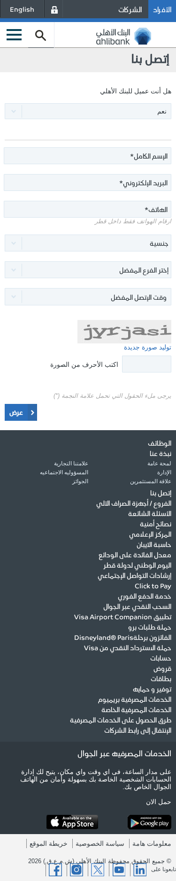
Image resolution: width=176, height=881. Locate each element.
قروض (162, 668)
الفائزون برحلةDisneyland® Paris (122, 637)
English (22, 9)
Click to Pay (153, 585)
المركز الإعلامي (150, 534)
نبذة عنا (160, 453)
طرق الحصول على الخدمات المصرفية (120, 719)
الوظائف (159, 443)
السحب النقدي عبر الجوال (137, 606)
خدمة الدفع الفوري (144, 595)
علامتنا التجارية (71, 463)
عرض (16, 412)
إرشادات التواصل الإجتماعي (134, 575)
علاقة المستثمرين (150, 481)
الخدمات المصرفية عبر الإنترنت (54, 8)
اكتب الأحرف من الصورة (84, 364)
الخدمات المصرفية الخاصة (136, 709)
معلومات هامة (151, 843)
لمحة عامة (159, 463)
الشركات (130, 9)
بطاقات (161, 678)
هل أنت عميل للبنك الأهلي (135, 91)
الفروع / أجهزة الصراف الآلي (133, 503)
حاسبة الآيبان (154, 544)
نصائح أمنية (155, 523)
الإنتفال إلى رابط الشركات (137, 730)
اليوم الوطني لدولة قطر (137, 565)
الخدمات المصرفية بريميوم (134, 699)
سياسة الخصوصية (100, 843)
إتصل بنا (160, 492)
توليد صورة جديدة (147, 347)
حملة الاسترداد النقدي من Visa (127, 647)
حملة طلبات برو (149, 626)
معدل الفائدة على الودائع (135, 554)
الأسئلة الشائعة (149, 513)
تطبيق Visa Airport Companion (122, 616)
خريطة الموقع (49, 843)
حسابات (160, 657)
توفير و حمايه (152, 688)
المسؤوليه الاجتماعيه (64, 472)
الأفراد (162, 9)
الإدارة (164, 472)
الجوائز (80, 481)
